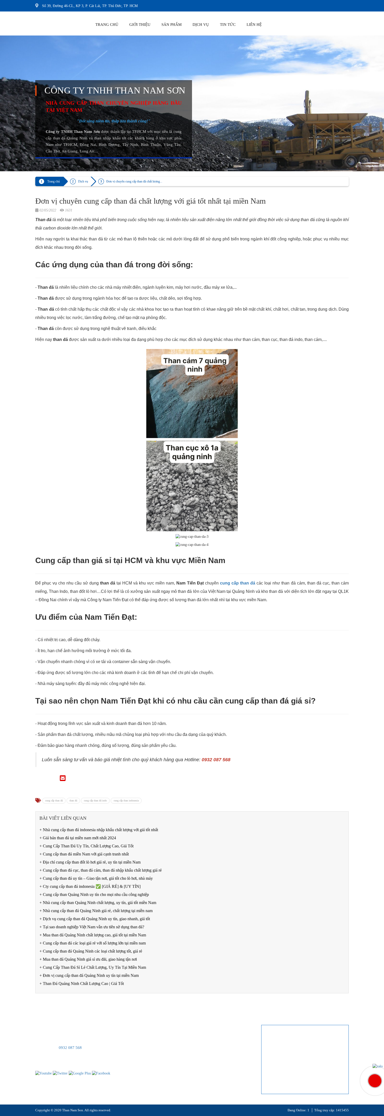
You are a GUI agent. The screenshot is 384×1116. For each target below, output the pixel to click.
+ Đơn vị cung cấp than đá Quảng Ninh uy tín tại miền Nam (89, 975)
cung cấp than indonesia (126, 800)
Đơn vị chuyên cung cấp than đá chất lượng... (134, 181)
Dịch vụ (201, 24)
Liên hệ (254, 24)
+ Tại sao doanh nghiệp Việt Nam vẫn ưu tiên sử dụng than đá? (91, 927)
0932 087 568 (70, 1048)
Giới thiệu (139, 24)
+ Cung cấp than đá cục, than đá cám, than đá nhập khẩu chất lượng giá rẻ (100, 870)
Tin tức (228, 24)
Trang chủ (106, 24)
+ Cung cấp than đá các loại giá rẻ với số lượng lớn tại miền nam (92, 943)
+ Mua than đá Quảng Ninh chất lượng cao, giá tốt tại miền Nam (92, 935)
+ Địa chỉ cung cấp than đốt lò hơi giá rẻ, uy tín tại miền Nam (90, 862)
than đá (73, 800)
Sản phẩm (171, 24)
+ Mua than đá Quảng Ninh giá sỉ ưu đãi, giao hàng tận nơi (88, 959)
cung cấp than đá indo (95, 800)
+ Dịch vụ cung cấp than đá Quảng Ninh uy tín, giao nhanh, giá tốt (94, 919)
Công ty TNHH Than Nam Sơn (114, 90)
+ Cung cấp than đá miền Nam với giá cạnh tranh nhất (84, 854)
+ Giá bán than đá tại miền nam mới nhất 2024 (77, 838)
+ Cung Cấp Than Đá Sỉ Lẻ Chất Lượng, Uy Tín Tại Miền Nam (92, 967)
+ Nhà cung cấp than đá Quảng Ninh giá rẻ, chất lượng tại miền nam (96, 910)
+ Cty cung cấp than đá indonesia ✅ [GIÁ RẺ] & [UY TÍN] (90, 886)
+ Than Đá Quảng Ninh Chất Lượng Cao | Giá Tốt (81, 983)
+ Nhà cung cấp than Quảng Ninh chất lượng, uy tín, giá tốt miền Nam (97, 902)
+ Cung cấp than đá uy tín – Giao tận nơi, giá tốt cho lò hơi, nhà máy (96, 878)
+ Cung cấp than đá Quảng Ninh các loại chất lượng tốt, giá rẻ (90, 951)
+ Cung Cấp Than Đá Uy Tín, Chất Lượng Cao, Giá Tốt (86, 846)
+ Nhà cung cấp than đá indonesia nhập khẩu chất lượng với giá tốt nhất (98, 830)
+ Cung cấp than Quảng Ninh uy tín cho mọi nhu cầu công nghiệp (94, 894)
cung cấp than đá (54, 800)
